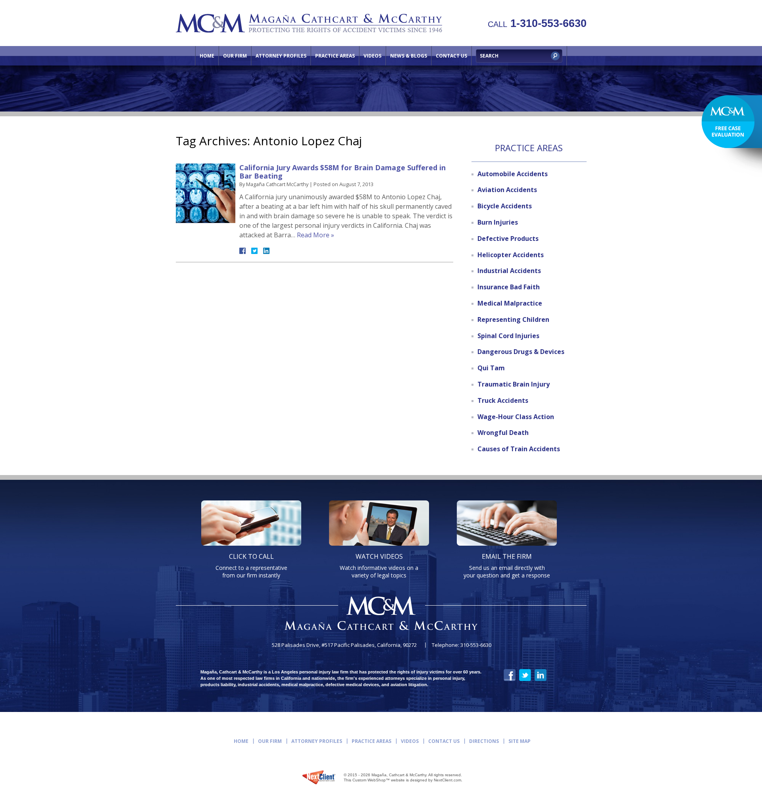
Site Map (519, 741)
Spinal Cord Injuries (508, 335)
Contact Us (451, 55)
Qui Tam (491, 368)
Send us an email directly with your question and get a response (507, 565)
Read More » (315, 235)
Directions (484, 741)
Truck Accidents (502, 400)
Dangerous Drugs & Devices (520, 351)
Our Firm (235, 55)
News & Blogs (408, 55)
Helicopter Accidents (510, 254)
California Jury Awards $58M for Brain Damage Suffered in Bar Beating (342, 172)
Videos (372, 55)
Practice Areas (335, 55)
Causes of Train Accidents (518, 448)
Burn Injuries (497, 222)
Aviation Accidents (507, 189)
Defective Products (508, 238)
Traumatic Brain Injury (513, 384)
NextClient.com (447, 780)
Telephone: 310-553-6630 (461, 645)
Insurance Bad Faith (508, 287)
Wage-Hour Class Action (515, 416)
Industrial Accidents (509, 270)
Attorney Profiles (281, 55)
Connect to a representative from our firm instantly (251, 565)
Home (207, 55)
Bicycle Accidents (504, 206)
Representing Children (513, 319)
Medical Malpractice (509, 303)
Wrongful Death (503, 432)
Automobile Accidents (512, 173)
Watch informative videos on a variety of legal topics (379, 565)
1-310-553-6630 (537, 23)
